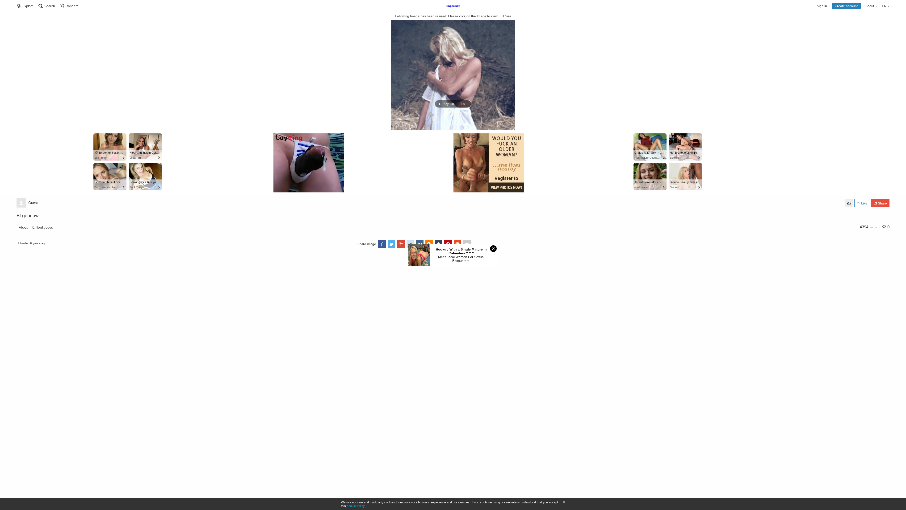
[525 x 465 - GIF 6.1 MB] (849, 203)
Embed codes (42, 227)
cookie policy (356, 506)
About (23, 227)
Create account (846, 6)
